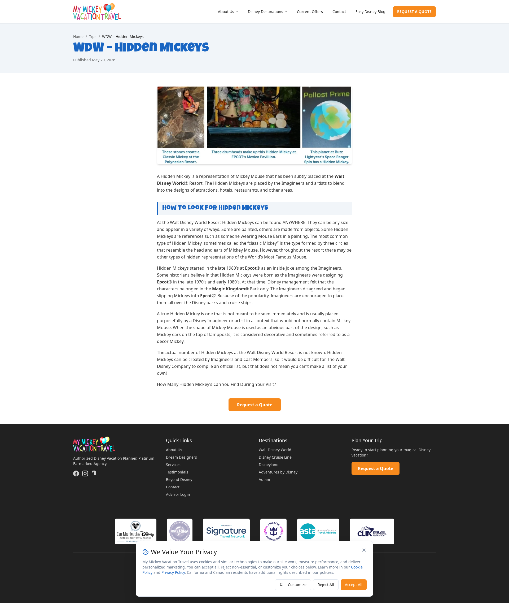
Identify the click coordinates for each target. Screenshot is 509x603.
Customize (297, 584)
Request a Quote (254, 405)
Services (173, 464)
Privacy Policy (173, 572)
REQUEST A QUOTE (414, 11)
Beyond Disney (179, 479)
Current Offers (310, 11)
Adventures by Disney (278, 472)
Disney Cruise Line (275, 457)
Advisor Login (178, 494)
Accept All (353, 584)
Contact (339, 11)
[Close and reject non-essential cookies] (364, 550)
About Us (226, 11)
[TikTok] (94, 473)
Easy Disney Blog (370, 11)
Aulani (264, 479)
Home (78, 36)
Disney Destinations (265, 11)
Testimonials (177, 472)
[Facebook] (76, 473)
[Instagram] (85, 473)
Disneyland (269, 464)
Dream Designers (181, 457)
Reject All (326, 584)
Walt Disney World (275, 449)
